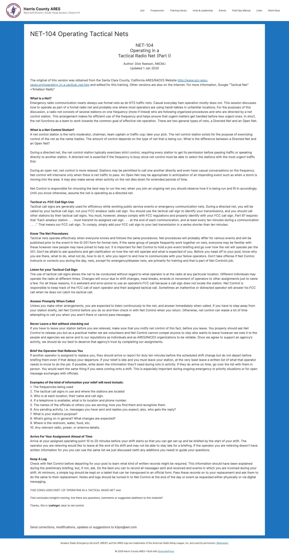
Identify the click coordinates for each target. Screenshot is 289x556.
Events (222, 10)
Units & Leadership (203, 10)
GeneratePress (166, 551)
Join (142, 10)
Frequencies (157, 10)
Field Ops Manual (241, 10)
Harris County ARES (42, 9)
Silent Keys (274, 10)
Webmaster (222, 543)
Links (259, 10)
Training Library (178, 10)
